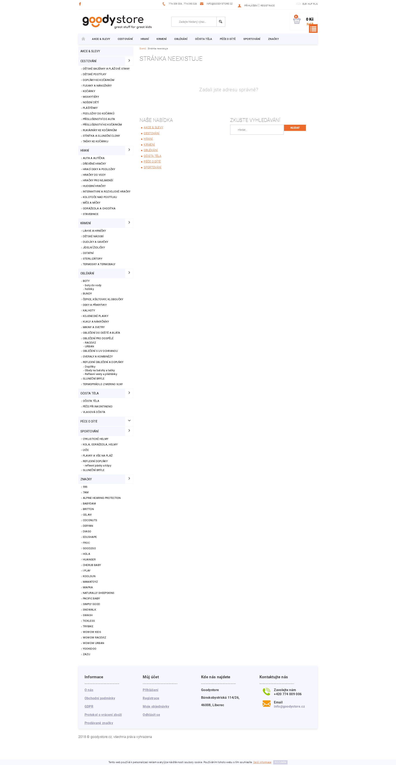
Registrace (267, 5)
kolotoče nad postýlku (100, 197)
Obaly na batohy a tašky (100, 370)
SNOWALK (89, 609)
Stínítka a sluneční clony (101, 135)
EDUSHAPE (90, 536)
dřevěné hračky (94, 163)
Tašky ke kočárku (95, 141)
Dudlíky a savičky (95, 241)
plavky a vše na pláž (98, 455)
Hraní (145, 38)
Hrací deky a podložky (99, 169)
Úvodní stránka (83, 39)
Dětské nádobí (93, 236)
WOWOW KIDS (92, 631)
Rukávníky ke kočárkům (100, 130)
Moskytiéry (91, 96)
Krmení (162, 38)
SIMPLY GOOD (91, 604)
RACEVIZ (90, 342)
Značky (273, 38)
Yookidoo (90, 648)
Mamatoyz (90, 581)
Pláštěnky (90, 107)
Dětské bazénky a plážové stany (106, 68)
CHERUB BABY (92, 565)
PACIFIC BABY (91, 598)
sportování (251, 38)
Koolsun (89, 576)
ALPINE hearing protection (102, 497)
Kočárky (89, 91)
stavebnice (90, 214)
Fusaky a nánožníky (97, 85)
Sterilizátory (92, 258)
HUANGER (89, 559)
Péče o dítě (228, 38)
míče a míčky (91, 202)
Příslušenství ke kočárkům (102, 124)
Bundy (87, 293)
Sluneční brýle (93, 378)
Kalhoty (89, 310)
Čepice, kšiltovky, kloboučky (103, 299)
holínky (89, 289)
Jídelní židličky (94, 247)
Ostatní (88, 253)
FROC (86, 542)
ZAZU (86, 654)
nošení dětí (91, 102)
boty (86, 280)
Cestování (125, 38)
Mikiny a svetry (94, 327)
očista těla (203, 38)
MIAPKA (88, 587)
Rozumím (280, 762)
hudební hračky (94, 185)
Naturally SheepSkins (98, 592)
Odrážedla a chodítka (99, 208)
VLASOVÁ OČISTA (94, 412)
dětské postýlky (94, 74)
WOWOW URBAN (93, 643)
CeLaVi (87, 514)
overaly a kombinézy (98, 356)
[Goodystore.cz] (116, 21)
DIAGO (87, 531)
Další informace (262, 762)
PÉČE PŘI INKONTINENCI (98, 406)
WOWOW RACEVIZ (94, 637)
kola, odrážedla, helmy (100, 444)
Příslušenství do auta (99, 119)
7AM (86, 492)
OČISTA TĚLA (91, 400)
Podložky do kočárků (98, 113)
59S (85, 486)
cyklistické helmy (95, 438)
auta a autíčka (94, 158)
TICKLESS (89, 620)
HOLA (86, 553)
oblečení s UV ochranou (100, 350)
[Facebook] (80, 4)
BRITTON (88, 509)
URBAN (89, 346)
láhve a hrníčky (94, 230)
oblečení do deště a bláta (101, 332)
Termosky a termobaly (99, 264)
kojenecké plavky (95, 316)
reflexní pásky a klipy (98, 465)
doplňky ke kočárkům (98, 80)
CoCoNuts (90, 520)
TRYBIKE (88, 626)
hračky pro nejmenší (98, 180)
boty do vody (93, 285)
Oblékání (180, 38)
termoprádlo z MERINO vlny (103, 384)
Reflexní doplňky (95, 461)
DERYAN (88, 525)
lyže (86, 450)
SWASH (88, 615)
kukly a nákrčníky (96, 321)
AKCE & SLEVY (101, 38)
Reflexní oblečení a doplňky (103, 362)
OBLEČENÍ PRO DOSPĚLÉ (98, 338)
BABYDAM (89, 503)
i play (87, 570)
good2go (89, 548)
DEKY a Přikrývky (95, 304)
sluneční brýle (93, 470)
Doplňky (90, 366)
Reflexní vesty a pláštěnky (101, 374)
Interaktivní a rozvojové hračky (107, 191)
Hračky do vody (94, 174)
